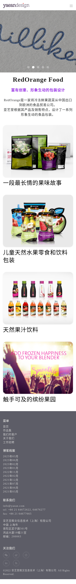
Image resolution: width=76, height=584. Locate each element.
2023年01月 (10, 467)
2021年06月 (10, 487)
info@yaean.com (14, 505)
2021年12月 (10, 479)
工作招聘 (8, 442)
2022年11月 (10, 472)
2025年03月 (10, 456)
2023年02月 (10, 464)
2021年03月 (10, 491)
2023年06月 (10, 460)
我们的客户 (10, 434)
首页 (6, 426)
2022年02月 (10, 475)
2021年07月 (10, 483)
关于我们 (8, 438)
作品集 (7, 430)
